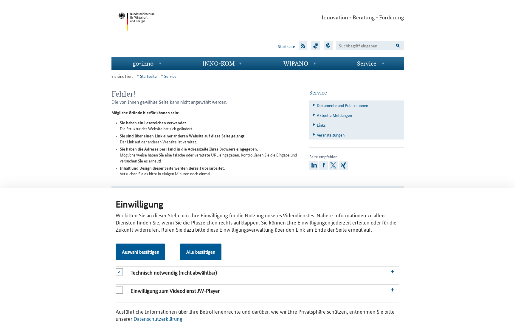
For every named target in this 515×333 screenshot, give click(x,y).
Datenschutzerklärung (158, 318)
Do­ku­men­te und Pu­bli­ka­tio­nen (342, 105)
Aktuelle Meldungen (334, 115)
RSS (303, 45)
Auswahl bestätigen (140, 252)
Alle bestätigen (200, 252)
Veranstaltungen (331, 135)
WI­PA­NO (295, 63)
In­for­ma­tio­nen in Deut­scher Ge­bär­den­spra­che (315, 45)
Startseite (286, 46)
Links (321, 125)
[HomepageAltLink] (136, 35)
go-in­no (143, 63)
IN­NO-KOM (218, 63)
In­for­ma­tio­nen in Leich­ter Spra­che (328, 45)
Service (170, 76)
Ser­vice (366, 63)
